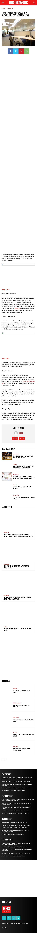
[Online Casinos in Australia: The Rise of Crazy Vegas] (7, 456)
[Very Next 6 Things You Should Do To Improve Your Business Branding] (7, 476)
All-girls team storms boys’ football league (23, 735)
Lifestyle (16, 495)
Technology (17, 703)
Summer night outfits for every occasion (13, 790)
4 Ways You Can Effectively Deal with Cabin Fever (15, 811)
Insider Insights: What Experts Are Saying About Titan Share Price (17, 598)
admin (21, 433)
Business (10, 8)
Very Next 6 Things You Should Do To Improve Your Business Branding (24, 477)
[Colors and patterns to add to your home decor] (18, 614)
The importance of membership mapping (22, 706)
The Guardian (17, 308)
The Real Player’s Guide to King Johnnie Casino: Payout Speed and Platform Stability (18, 535)
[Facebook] (10, 51)
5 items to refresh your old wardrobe (13, 834)
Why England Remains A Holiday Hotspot (22, 487)
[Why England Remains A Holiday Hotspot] (7, 487)
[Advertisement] (18, 75)
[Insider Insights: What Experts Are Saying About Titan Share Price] (18, 583)
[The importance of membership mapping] (7, 705)
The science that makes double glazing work (21, 749)
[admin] (16, 433)
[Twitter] (15, 51)
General (6, 532)
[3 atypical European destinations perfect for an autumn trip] (7, 466)
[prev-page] (3, 759)
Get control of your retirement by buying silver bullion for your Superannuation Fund (18, 800)
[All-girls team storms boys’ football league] (7, 734)
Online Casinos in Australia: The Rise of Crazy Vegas (23, 456)
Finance (6, 595)
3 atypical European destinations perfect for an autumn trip (23, 467)
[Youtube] (23, 438)
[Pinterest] (21, 51)
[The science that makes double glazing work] (7, 748)
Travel (15, 464)
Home (3, 8)
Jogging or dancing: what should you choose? (15, 813)
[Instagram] (16, 438)
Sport (15, 732)
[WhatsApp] (26, 51)
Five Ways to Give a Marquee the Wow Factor (24, 498)
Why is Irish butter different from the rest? (14, 827)
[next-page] (6, 759)
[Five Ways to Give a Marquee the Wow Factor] (7, 497)
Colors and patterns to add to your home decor (17, 630)
